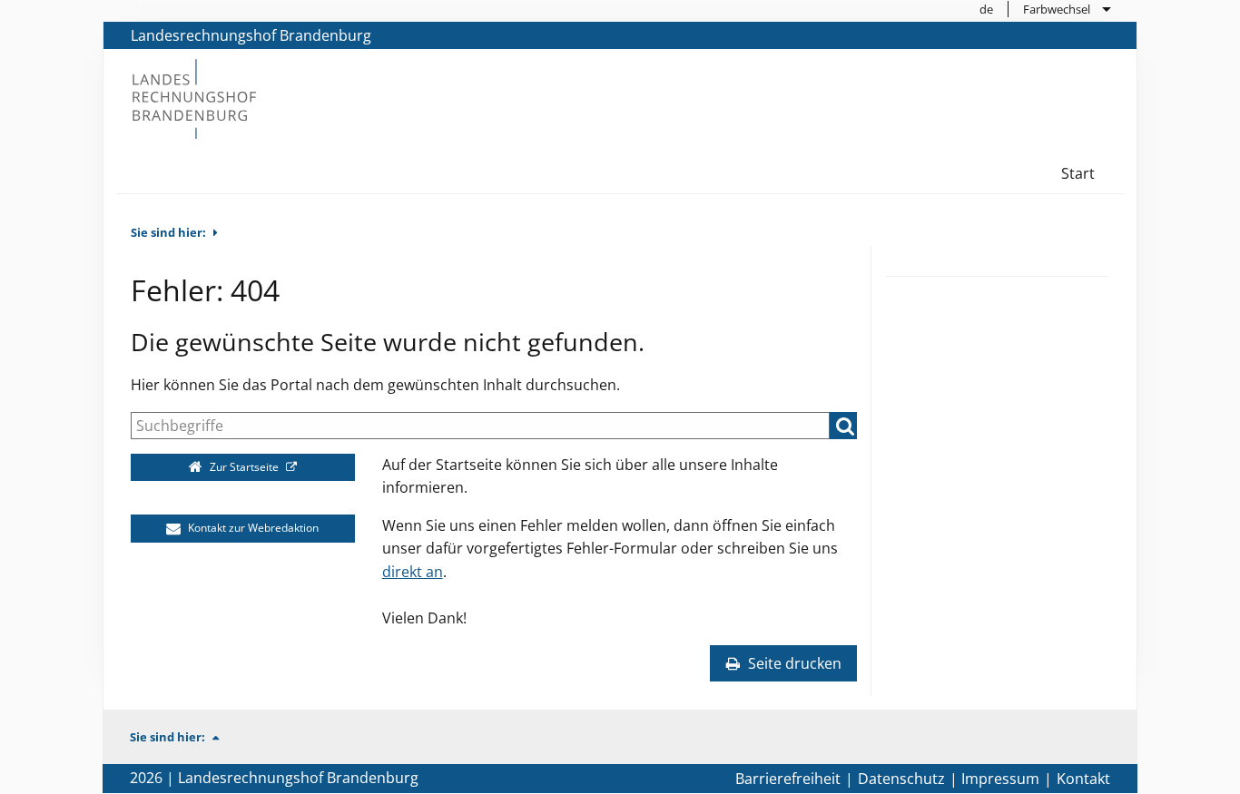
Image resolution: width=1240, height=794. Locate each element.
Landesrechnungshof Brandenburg (251, 35)
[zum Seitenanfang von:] (223, 737)
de (986, 9)
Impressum (1000, 779)
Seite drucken (792, 663)
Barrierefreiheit (788, 779)
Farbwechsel (1056, 9)
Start (1078, 173)
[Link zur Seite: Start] (194, 97)
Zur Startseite (244, 467)
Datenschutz (901, 779)
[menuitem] (987, 9)
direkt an (412, 572)
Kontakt (1083, 779)
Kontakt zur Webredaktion (252, 527)
